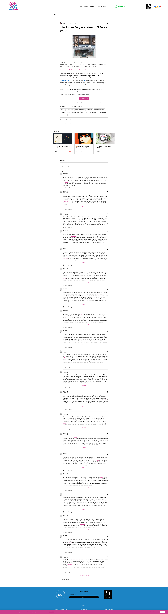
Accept (162, 612)
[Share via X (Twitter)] (63, 119)
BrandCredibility (93, 112)
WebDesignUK (70, 109)
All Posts (55, 14)
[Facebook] (83, 605)
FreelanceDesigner (73, 115)
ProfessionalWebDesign (99, 109)
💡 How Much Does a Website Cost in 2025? (104, 147)
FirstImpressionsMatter (65, 112)
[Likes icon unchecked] (64, 188)
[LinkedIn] (85, 605)
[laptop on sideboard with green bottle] (105, 138)
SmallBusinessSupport (80, 109)
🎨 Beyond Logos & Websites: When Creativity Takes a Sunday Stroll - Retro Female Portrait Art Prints (83, 147)
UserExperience (75, 112)
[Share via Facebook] (60, 119)
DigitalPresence (82, 115)
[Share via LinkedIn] (66, 119)
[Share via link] (70, 119)
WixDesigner (89, 109)
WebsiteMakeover (102, 112)
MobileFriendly (84, 112)
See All (113, 131)
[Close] (166, 612)
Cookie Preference (154, 612)
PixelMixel (63, 109)
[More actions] (107, 23)
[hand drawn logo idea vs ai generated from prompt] (62, 138)
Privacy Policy (52, 612)
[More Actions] (107, 174)
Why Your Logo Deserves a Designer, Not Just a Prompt (62, 147)
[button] (113, 14)
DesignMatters (64, 115)
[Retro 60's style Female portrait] (84, 138)
